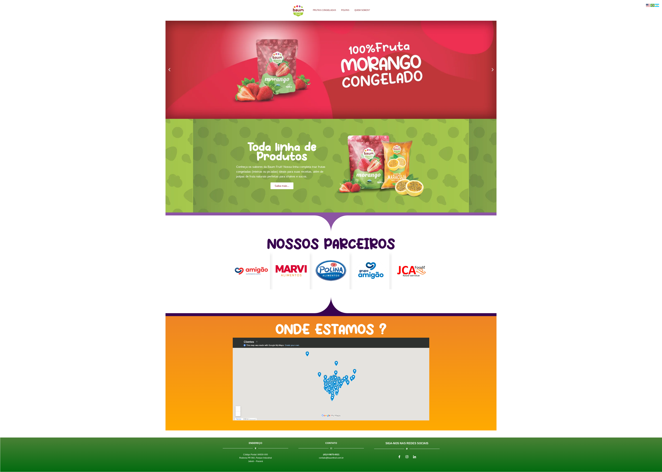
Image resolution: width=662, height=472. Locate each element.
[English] (648, 5)
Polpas (345, 10)
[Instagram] (406, 456)
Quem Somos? (362, 10)
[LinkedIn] (414, 456)
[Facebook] (399, 456)
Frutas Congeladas (324, 10)
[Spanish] (657, 5)
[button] (169, 70)
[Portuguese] (652, 5)
